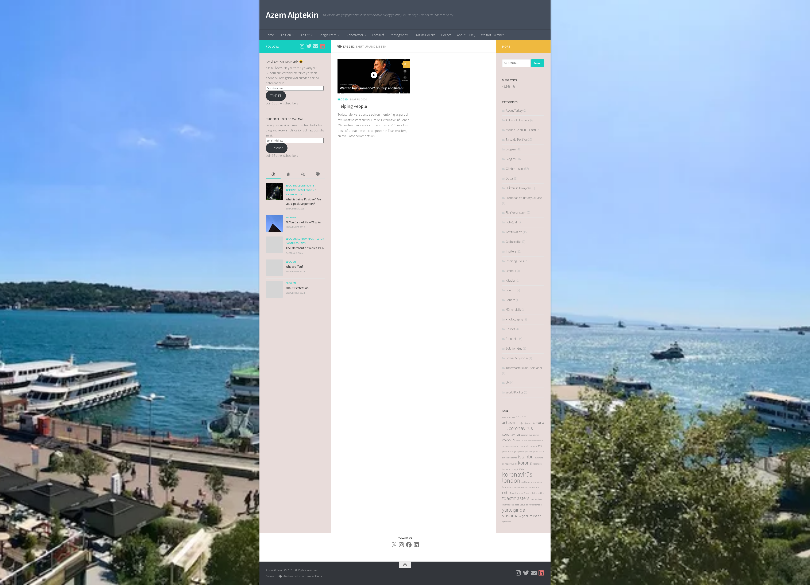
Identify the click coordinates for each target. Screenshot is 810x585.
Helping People (352, 106)
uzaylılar (524, 504)
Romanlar (512, 339)
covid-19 (508, 440)
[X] (394, 544)
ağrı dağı (528, 423)
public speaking (537, 493)
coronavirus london (530, 435)
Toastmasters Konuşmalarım (524, 368)
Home (270, 35)
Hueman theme (313, 576)
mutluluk (525, 482)
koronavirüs (517, 474)
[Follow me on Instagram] (302, 46)
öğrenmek (506, 521)
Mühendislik (513, 310)
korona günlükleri (517, 469)
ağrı (522, 423)
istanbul (526, 456)
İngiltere (511, 251)
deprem (533, 446)
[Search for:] (516, 63)
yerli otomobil (535, 504)
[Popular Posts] (288, 174)
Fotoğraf (378, 35)
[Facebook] (408, 544)
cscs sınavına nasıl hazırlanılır (515, 446)
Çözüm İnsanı (515, 169)
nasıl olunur (534, 487)
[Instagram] (401, 544)
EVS (540, 446)
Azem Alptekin (292, 14)
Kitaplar (511, 280)
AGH (504, 417)
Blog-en (285, 35)
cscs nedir (528, 440)
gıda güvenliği (520, 451)
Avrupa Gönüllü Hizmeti (521, 130)
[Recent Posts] (273, 174)
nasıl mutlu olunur (519, 487)
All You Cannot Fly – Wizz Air (303, 222)
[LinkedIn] (416, 544)
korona (525, 462)
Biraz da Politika (424, 35)
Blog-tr (304, 35)
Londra (510, 300)
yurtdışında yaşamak (513, 513)
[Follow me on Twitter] (308, 46)
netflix (507, 492)
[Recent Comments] (302, 174)
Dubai (509, 178)
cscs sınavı (538, 440)
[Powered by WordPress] (280, 576)
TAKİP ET (275, 96)
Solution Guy (294, 194)
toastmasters (515, 498)
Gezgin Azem (327, 35)
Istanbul (511, 271)
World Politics (296, 243)
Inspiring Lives (294, 190)
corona (538, 422)
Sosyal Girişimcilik (517, 358)
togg (517, 504)
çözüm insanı (532, 515)
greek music (507, 451)
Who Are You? (294, 267)
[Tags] (317, 174)
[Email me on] (315, 46)
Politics (446, 35)
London (309, 190)
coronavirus (521, 428)
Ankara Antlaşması (517, 120)
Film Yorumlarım (516, 213)
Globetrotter (354, 35)
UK (322, 238)
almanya (511, 417)
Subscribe (276, 148)
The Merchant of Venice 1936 (305, 248)
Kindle (514, 463)
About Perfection (297, 288)
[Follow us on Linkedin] (322, 46)
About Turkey (466, 35)
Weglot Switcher (492, 35)
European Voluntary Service (524, 198)
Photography (399, 35)
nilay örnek (524, 493)
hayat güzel (532, 451)
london (511, 480)
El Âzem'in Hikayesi (518, 188)
